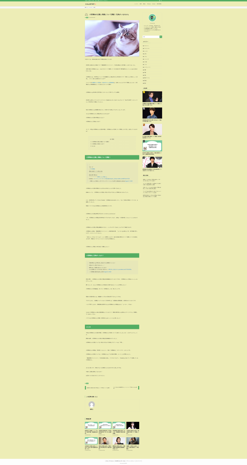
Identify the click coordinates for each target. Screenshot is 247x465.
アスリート (146, 45)
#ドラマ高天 (105, 178)
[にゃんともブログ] (90, 3)
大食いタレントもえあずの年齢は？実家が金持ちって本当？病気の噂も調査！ (152, 188)
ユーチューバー (147, 67)
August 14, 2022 (107, 271)
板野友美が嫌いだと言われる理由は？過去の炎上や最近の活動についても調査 (152, 196)
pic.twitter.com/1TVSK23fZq (125, 269)
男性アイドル (147, 77)
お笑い (145, 53)
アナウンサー (147, 48)
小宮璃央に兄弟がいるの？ (98, 143)
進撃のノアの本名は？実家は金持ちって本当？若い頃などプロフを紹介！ (151, 180)
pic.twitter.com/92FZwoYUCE (123, 178)
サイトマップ (138, 460)
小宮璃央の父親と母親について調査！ (101, 141)
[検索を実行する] (161, 37)
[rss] (159, 0)
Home (107, 460)
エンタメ (146, 51)
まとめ (93, 146)
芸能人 (145, 80)
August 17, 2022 (129, 181)
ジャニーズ (146, 59)
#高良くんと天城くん (102, 176)
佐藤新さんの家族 (96, 82)
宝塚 (145, 75)
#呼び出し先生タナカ (113, 269)
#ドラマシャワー (98, 178)
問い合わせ (111, 460)
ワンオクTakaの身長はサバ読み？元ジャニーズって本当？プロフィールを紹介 (152, 192)
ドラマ (145, 64)
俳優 (87, 17)
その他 (145, 61)
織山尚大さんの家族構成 (108, 82)
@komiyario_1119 (112, 178)
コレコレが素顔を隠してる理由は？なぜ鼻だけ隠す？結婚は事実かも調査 (152, 184)
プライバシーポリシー (130, 460)
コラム (145, 56)
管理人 (91, 409)
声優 (145, 72)
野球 (145, 83)
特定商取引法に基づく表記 (120, 460)
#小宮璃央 (92, 168)
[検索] (161, 0)
